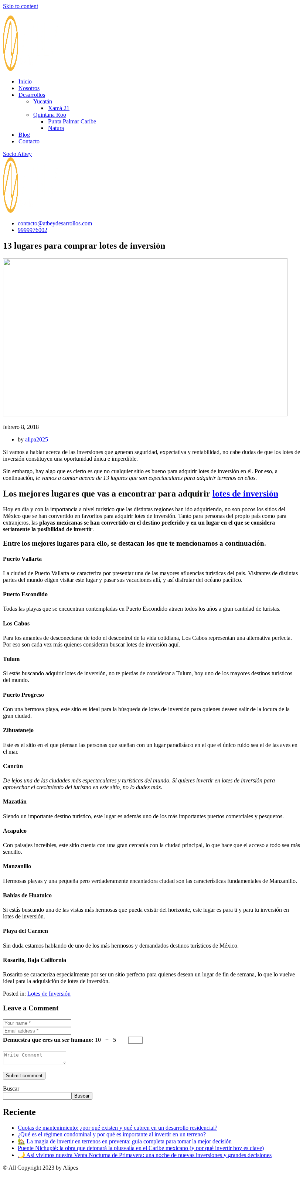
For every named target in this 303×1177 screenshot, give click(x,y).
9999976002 (32, 230)
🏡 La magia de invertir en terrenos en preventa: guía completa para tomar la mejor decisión (125, 1141)
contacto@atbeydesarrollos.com (55, 223)
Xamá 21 (58, 108)
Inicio (25, 81)
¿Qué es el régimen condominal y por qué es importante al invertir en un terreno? (112, 1134)
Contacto (29, 141)
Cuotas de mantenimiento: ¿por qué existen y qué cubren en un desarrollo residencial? (117, 1128)
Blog (24, 135)
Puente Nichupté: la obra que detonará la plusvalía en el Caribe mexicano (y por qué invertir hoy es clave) (141, 1148)
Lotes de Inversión (49, 993)
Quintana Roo (49, 115)
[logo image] (30, 211)
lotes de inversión (245, 493)
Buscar (11, 1088)
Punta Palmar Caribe (72, 121)
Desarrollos (31, 95)
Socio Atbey (17, 154)
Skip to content (20, 6)
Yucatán (42, 101)
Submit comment (24, 1075)
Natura (56, 128)
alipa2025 (36, 439)
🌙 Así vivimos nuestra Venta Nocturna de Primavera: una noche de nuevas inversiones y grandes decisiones (145, 1155)
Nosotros (29, 88)
